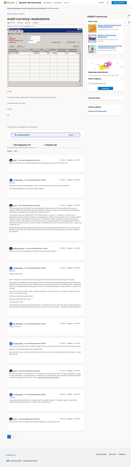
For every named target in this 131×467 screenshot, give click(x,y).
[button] (101, 2)
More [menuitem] (66, 3)
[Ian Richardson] (10, 180)
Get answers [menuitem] (57, 3)
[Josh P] (10, 160)
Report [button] (36, 22)
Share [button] (28, 22)
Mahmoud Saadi (18, 248)
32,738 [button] (27, 248)
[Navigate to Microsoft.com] (9, 3)
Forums (24, 8)
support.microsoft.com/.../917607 (48, 377)
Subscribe (105, 88)
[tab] (21, 146)
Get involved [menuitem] (47, 3)
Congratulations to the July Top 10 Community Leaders (110, 47)
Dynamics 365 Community (30, 2)
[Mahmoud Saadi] (10, 248)
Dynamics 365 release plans (97, 111)
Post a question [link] (119, 3)
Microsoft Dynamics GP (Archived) (36, 8)
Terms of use (112, 454)
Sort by (9, 151)
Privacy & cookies (101, 454)
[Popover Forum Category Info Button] (117, 75)
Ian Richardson (27, 26)
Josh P (15, 160)
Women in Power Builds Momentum (107, 36)
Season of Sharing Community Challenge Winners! (109, 26)
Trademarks (122, 454)
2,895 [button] (20, 160)
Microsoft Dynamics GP (98, 83)
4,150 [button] (33, 26)
